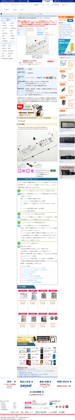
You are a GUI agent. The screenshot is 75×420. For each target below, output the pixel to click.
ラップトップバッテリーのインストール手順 (33, 268)
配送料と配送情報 (40, 412)
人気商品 (14, 9)
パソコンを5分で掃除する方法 (29, 280)
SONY (4, 38)
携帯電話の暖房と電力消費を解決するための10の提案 (33, 374)
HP (3, 30)
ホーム (6, 4)
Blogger (54, 403)
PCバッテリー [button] (26, 4)
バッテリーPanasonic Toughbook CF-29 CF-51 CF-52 (66, 130)
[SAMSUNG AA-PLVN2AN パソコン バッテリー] (37, 45)
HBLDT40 (61, 38)
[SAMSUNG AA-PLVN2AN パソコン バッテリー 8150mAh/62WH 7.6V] (37, 146)
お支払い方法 (14, 412)
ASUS (12, 23)
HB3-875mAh (67, 26)
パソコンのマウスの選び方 (28, 272)
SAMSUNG (22, 14)
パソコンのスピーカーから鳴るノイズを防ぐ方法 (34, 270)
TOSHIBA (5, 41)
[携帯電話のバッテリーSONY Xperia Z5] (37, 350)
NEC (3, 36)
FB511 (69, 24)
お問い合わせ (57, 1)
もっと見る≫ (14, 41)
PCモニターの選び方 (27, 274)
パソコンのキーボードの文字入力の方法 (32, 278)
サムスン (40, 172)
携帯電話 (36, 4)
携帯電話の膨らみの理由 (25, 372)
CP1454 (61, 26)
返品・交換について (27, 412)
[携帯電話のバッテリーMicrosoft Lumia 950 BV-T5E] (50, 362)
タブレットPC (45, 4)
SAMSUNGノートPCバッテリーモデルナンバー (31, 371)
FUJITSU (4, 28)
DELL (12, 25)
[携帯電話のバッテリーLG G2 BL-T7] (37, 362)
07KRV (61, 36)
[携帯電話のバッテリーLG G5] (37, 356)
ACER (4, 23)
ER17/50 (65, 36)
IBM (12, 30)
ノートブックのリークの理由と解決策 (31, 282)
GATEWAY (13, 28)
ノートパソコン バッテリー (10, 14)
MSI (12, 33)
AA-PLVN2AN (21, 121)
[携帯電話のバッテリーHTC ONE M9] (25, 356)
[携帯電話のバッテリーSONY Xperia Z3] (50, 356)
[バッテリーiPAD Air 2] (25, 350)
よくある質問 (53, 412)
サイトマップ (65, 1)
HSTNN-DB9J (66, 34)
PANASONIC (14, 36)
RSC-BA (67, 31)
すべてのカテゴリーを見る (8, 19)
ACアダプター (5, 20)
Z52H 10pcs (66, 27)
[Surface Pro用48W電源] (30, 113)
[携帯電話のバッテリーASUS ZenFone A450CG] (25, 362)
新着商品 (6, 9)
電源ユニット (65, 4)
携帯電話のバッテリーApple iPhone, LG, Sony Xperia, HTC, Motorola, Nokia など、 (36, 405)
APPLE (4, 25)
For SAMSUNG (29, 28)
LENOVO (4, 33)
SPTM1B (71, 36)
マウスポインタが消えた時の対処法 (30, 276)
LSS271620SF (63, 24)
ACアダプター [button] (14, 4)
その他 (21, 9)
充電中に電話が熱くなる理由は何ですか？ (30, 376)
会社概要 (62, 412)
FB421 (60, 27)
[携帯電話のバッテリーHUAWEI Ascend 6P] (50, 350)
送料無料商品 (55, 4)
